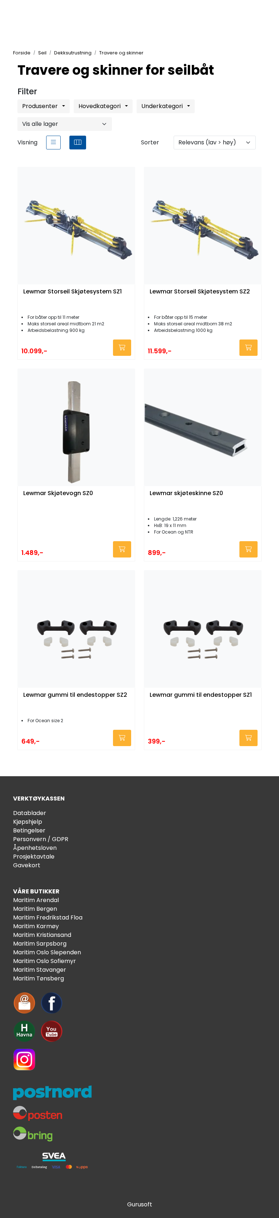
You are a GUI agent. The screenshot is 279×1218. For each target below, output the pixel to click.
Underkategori (162, 106)
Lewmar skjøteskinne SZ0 (186, 493)
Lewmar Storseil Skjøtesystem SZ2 (200, 292)
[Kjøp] (122, 348)
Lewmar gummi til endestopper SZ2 (75, 695)
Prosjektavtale (33, 856)
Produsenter (40, 106)
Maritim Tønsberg (38, 978)
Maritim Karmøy (36, 926)
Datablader (29, 813)
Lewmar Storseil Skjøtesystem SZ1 (72, 292)
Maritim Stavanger (39, 970)
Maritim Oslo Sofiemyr (44, 961)
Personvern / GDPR (40, 839)
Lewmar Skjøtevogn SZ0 (58, 493)
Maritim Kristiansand (42, 935)
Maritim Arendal (36, 900)
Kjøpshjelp (27, 822)
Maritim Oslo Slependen (47, 952)
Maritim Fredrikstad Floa (47, 917)
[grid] (77, 142)
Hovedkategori (100, 106)
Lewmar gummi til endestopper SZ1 (201, 695)
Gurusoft (139, 1204)
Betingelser (29, 830)
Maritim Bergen (35, 909)
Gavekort (26, 865)
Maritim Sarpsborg (39, 943)
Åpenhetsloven (35, 848)
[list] (53, 142)
